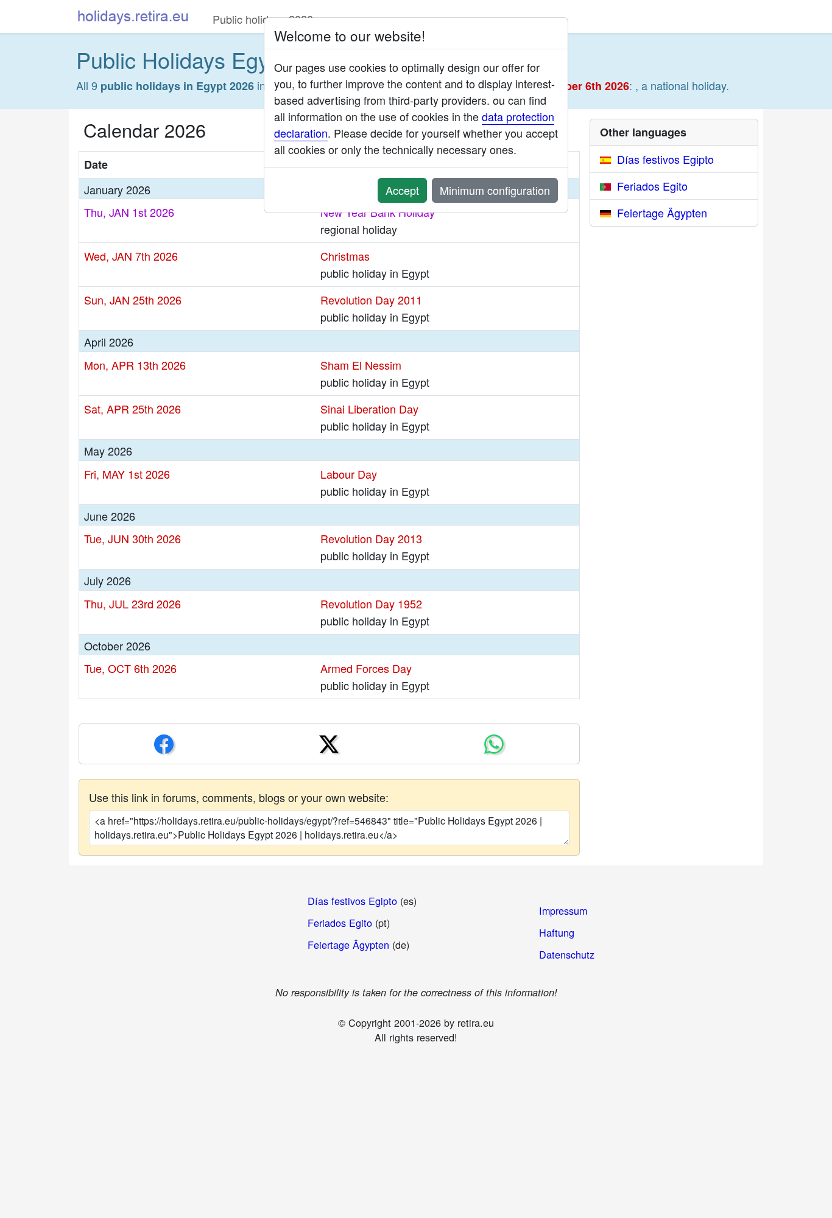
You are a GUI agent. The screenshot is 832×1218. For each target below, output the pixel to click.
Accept (402, 190)
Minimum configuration (495, 190)
